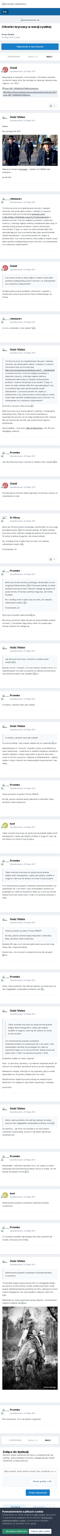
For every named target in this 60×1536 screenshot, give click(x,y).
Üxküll (11, 34)
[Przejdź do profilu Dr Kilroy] (5, 519)
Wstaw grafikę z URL (42, 1481)
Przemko (15, 452)
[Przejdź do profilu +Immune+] (5, 200)
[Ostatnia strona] (56, 57)
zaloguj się (39, 1458)
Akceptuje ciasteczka (16, 1531)
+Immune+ (16, 198)
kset (12, 823)
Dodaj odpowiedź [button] (38, 1492)
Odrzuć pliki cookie (40, 1531)
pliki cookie (40, 1515)
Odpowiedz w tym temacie (30, 46)
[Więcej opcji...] (55, 69)
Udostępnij (15, 1507)
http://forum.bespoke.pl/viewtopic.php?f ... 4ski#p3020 (30, 370)
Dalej (49, 57)
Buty (18, 37)
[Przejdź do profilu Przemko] (5, 454)
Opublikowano (22, 71)
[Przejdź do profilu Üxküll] (5, 70)
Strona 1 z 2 (33, 57)
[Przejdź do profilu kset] (5, 825)
